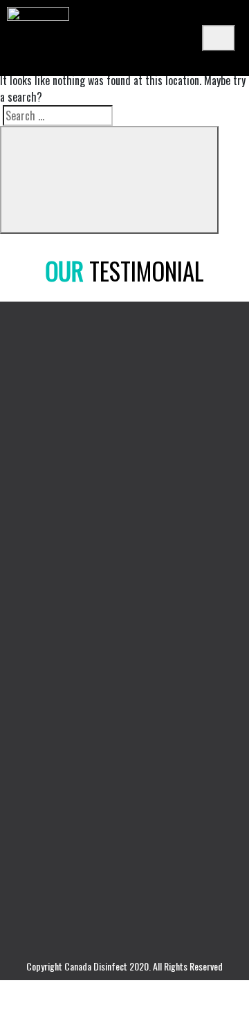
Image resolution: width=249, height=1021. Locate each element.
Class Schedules (45, 599)
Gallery (25, 664)
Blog (19, 642)
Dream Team (37, 578)
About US (29, 557)
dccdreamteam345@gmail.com (92, 845)
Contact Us (33, 685)
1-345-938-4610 (60, 807)
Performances (40, 621)
